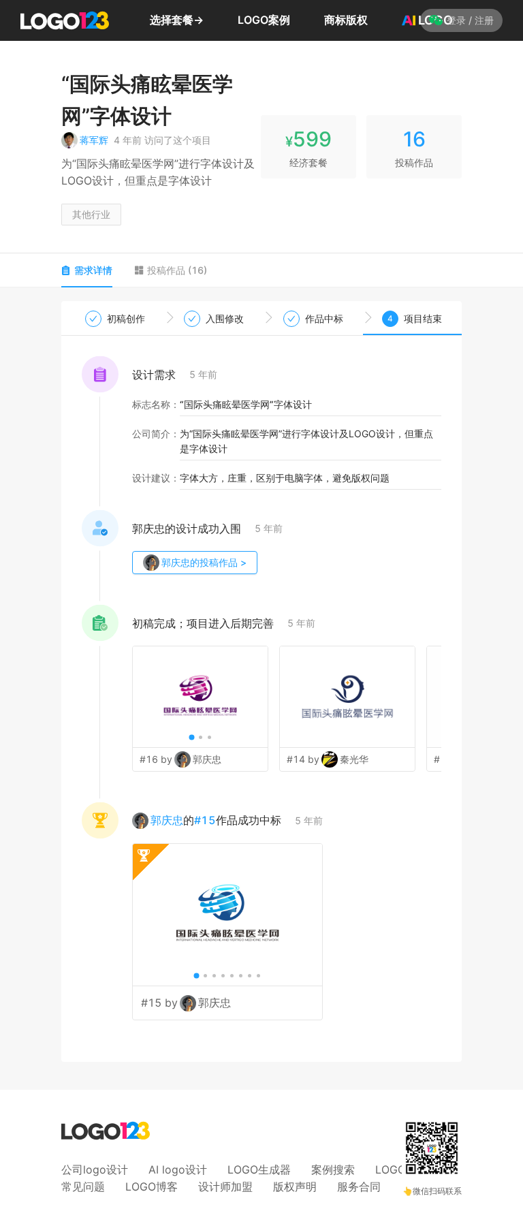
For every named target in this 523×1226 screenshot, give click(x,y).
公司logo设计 (94, 1169)
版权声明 (295, 1186)
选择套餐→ (177, 20)
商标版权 (346, 20)
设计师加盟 (225, 1186)
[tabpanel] (261, 682)
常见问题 (83, 1186)
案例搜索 (333, 1169)
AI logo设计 (177, 1169)
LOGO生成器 (259, 1169)
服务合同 (359, 1186)
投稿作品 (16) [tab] (177, 270)
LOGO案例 (264, 20)
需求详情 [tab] (93, 270)
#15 (205, 820)
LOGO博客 (151, 1186)
